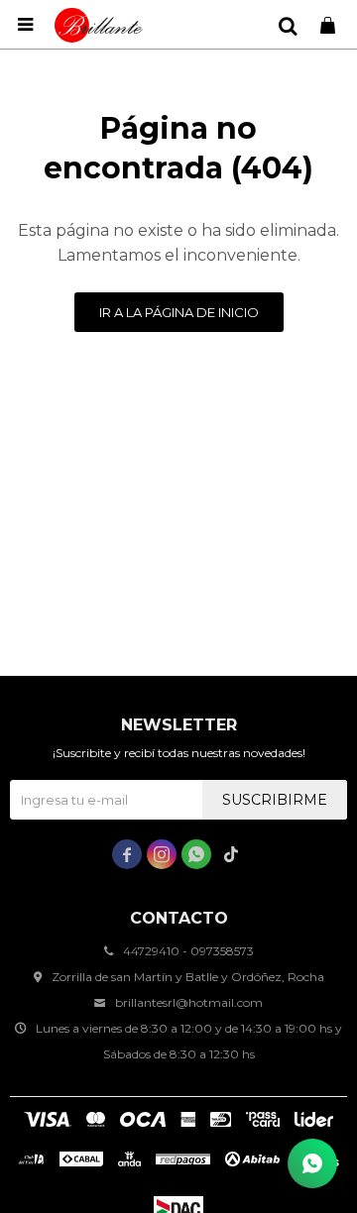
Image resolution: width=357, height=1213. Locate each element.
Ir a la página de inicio (179, 312)
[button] (287, 25)
